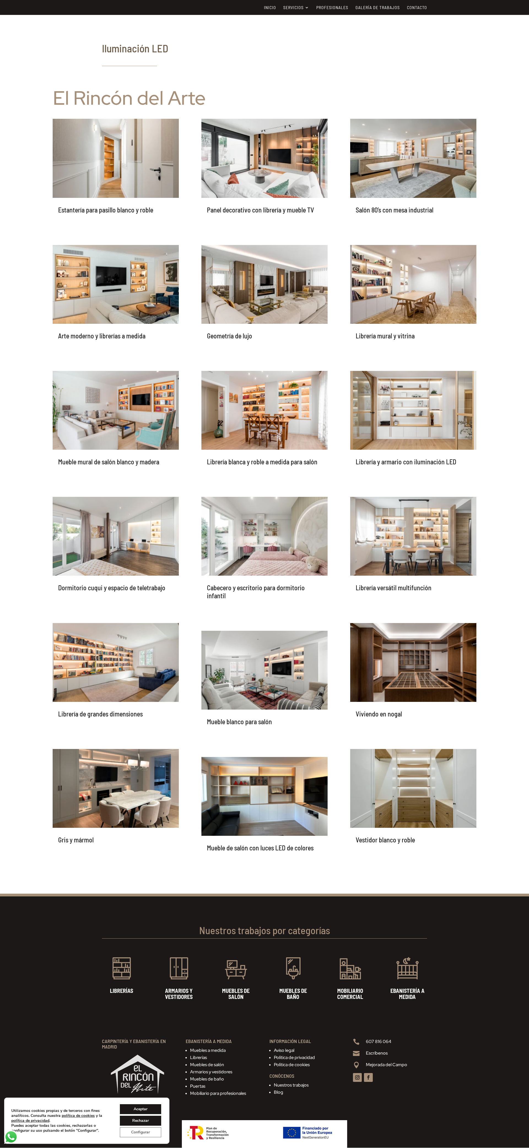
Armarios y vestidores (211, 1072)
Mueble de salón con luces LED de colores (260, 848)
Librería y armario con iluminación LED (406, 462)
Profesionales (332, 8)
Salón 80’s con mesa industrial (394, 210)
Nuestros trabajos (291, 1085)
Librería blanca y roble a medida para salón (262, 462)
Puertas (197, 1086)
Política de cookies (292, 1065)
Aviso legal (284, 1050)
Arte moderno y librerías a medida (101, 336)
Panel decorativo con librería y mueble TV (260, 210)
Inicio (270, 8)
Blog (278, 1092)
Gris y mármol (76, 840)
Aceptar (140, 1109)
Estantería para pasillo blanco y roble (105, 210)
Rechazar (140, 1120)
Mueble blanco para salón (239, 722)
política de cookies (78, 1115)
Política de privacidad (294, 1057)
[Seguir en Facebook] (368, 1077)
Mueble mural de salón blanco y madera (108, 462)
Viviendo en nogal (379, 714)
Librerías (198, 1057)
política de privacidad (30, 1120)
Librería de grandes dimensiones (100, 714)
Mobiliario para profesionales (218, 1093)
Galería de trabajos (377, 8)
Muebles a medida (208, 1050)
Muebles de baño (207, 1079)
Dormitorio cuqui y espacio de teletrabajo (111, 588)
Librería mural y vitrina (385, 336)
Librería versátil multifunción (393, 588)
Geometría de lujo (229, 336)
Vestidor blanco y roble (385, 840)
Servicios (293, 8)
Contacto (417, 8)
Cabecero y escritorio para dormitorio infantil (256, 592)
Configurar (140, 1132)
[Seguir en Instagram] (357, 1077)
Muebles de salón (207, 1065)
